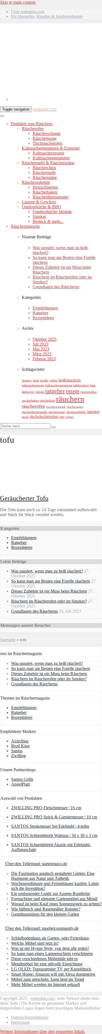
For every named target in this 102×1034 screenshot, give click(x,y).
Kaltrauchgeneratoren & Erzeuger (51, 148)
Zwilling (18, 755)
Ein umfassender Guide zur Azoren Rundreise (50, 893)
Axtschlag (20, 741)
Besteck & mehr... (48, 221)
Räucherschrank (46, 133)
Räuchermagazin (25, 226)
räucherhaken (30, 400)
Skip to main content (17, 2)
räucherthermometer (34, 411)
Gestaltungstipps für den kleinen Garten (45, 914)
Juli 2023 (40, 344)
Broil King (20, 746)
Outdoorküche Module (52, 211)
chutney (27, 380)
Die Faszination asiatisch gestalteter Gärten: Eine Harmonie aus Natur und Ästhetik (53, 876)
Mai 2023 (41, 349)
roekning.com (45, 109)
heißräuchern (69, 380)
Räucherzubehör (36, 182)
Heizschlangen (45, 187)
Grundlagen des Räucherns (56, 286)
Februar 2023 (44, 358)
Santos (17, 750)
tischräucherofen (44, 416)
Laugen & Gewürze (39, 202)
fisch (36, 380)
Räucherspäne (45, 177)
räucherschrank (56, 406)
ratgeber (55, 390)
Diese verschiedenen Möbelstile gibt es (44, 958)
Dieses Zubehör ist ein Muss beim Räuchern (49, 591)
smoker (93, 411)
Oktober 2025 (45, 339)
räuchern (70, 398)
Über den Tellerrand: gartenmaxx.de (36, 863)
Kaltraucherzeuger (48, 153)
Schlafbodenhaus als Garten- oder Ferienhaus (50, 938)
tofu (61, 416)
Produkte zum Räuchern (31, 123)
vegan (69, 416)
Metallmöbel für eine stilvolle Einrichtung (46, 964)
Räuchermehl (44, 172)
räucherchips (89, 391)
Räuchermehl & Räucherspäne (48, 162)
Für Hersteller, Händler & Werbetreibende (47, 16)
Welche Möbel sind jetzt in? (35, 943)
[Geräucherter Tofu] (36, 486)
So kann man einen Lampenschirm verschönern (52, 953)
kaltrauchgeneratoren (58, 385)
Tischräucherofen (47, 143)
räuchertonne (56, 411)
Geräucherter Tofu (24, 498)
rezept (72, 391)
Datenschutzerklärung (29, 1017)
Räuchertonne (45, 138)
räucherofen (33, 406)
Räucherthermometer (51, 197)
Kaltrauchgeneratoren (51, 158)
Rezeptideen (43, 317)
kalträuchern (81, 385)
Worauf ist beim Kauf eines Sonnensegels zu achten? (56, 904)
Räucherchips (44, 167)
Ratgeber (40, 313)
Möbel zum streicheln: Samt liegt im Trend (47, 979)
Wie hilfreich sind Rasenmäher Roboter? (46, 909)
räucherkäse (47, 400)
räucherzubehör (76, 411)
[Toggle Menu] (2, 116)
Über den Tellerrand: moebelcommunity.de (42, 928)
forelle (44, 380)
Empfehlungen (45, 308)
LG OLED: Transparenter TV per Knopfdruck (51, 969)
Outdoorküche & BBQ (41, 206)
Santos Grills (22, 779)
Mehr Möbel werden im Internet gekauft (45, 984)
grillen (53, 380)
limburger (28, 391)
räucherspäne (75, 406)
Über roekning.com (27, 11)
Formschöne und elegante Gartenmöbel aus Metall (54, 898)
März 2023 (42, 354)
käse (92, 385)
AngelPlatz (20, 784)
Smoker (39, 216)
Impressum (20, 1022)
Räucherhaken (45, 192)
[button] (42, 1031)
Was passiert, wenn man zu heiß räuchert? (47, 571)
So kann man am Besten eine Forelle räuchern (50, 581)
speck (25, 416)
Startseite (8, 639)
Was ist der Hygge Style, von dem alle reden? (50, 948)
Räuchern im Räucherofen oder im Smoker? (49, 601)
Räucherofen (33, 128)
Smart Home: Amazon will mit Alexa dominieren (53, 974)
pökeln (39, 391)
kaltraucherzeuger (33, 385)
